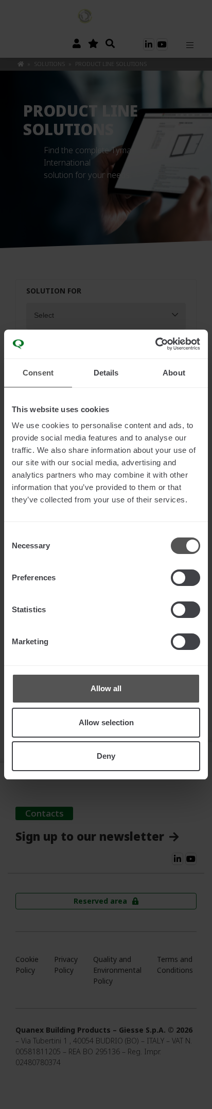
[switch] (185, 577)
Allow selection (106, 722)
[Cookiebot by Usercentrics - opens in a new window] (155, 344)
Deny (106, 756)
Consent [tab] (38, 372)
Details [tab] (106, 372)
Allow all (106, 688)
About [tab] (174, 372)
